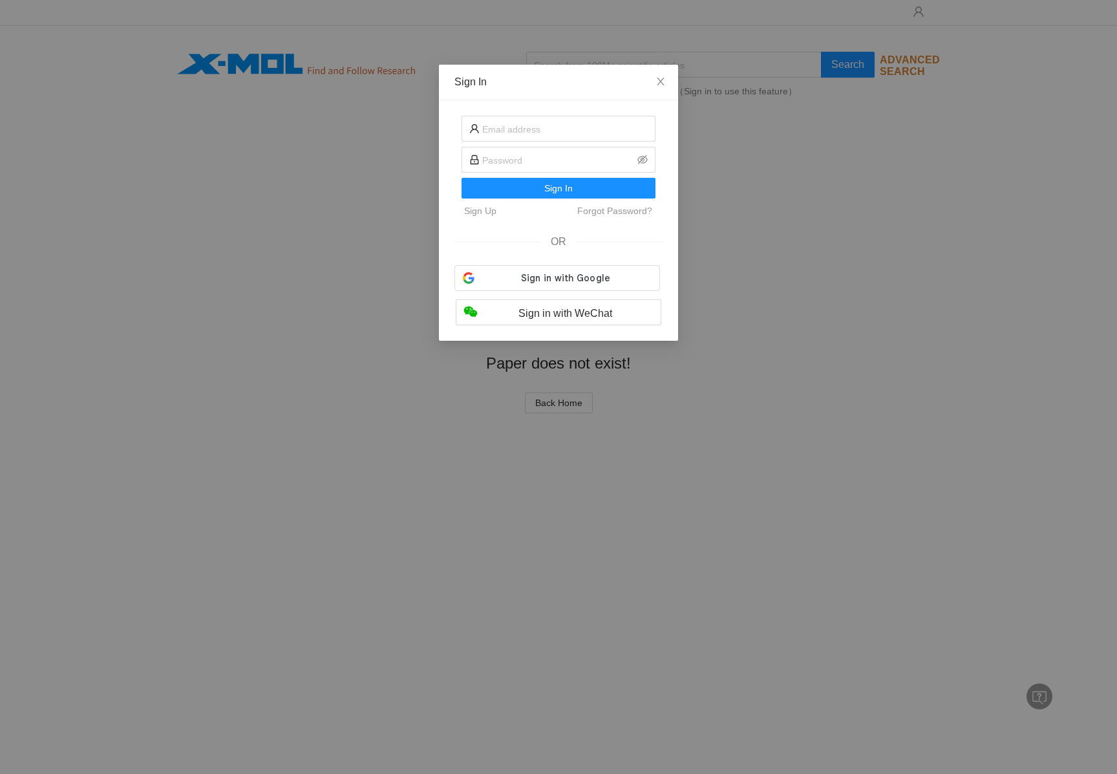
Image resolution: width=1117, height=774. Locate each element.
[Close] (660, 82)
